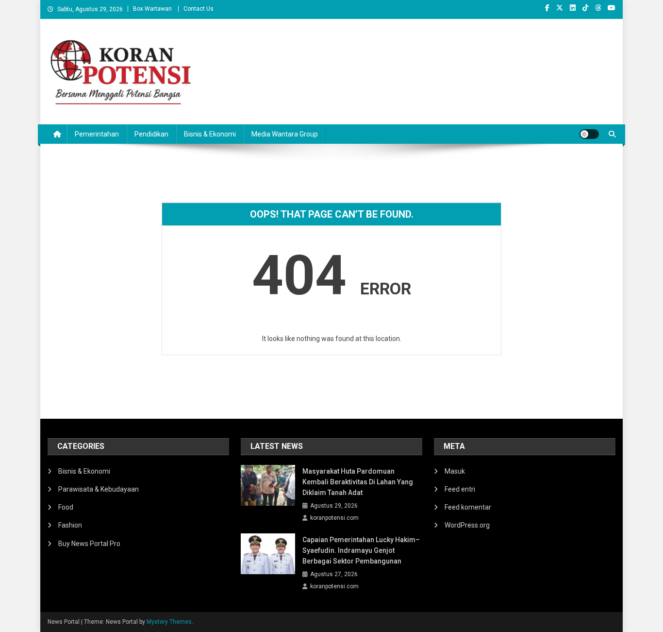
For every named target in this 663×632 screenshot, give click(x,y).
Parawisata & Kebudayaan (98, 489)
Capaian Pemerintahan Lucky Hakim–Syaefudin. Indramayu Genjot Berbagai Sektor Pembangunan (361, 550)
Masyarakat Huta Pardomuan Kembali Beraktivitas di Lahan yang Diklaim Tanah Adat (357, 481)
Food (65, 507)
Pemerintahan (97, 134)
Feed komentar (468, 507)
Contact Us (198, 8)
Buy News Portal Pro (89, 543)
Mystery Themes (169, 621)
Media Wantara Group (284, 134)
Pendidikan (151, 134)
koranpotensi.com (334, 517)
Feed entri (460, 489)
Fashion (70, 525)
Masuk (455, 471)
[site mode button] (589, 134)
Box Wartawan (152, 8)
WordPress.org (467, 525)
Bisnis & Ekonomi (210, 134)
